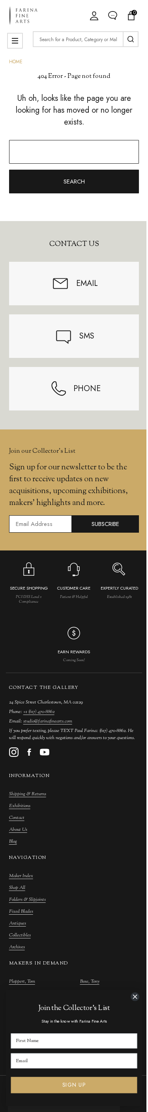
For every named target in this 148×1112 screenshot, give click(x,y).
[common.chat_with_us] (112, 15)
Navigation (28, 857)
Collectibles (20, 935)
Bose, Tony (89, 981)
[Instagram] (14, 752)
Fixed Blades (21, 911)
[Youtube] (44, 752)
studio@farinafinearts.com (47, 721)
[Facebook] (29, 752)
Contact (16, 817)
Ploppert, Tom (22, 981)
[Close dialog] (135, 996)
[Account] (94, 15)
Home (15, 61)
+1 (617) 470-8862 (38, 711)
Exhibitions (19, 805)
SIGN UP (74, 1085)
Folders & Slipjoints (27, 899)
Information (29, 775)
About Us (18, 829)
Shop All (17, 887)
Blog (13, 841)
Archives (17, 947)
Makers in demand (38, 963)
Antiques (17, 923)
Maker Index (21, 875)
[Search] (131, 39)
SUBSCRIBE (105, 524)
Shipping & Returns (27, 794)
